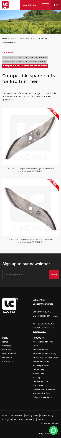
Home (4, 38)
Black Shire (38, 385)
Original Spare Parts (42, 397)
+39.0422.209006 (45, 324)
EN (45, 423)
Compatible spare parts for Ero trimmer (11, 43)
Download (7, 358)
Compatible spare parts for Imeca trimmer (24, 61)
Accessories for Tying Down (28, 38)
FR (49, 423)
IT (42, 423)
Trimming (42, 38)
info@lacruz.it (39, 331)
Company (6, 346)
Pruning (36, 377)
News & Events (9, 353)
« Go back (7, 52)
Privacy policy (31, 415)
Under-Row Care (40, 381)
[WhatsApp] (53, 430)
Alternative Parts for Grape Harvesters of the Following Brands (45, 362)
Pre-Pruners (38, 373)
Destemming (39, 369)
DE (56, 423)
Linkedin (28, 419)
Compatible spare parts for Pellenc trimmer (25, 57)
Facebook (18, 419)
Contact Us (7, 361)
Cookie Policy (46, 415)
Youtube (41, 419)
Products (14, 38)
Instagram (7, 419)
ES (53, 423)
